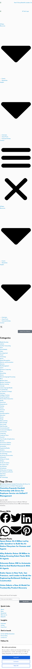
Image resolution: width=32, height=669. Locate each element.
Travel (1, 355)
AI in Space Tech (4, 464)
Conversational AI (4, 428)
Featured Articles (6, 138)
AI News (2, 24)
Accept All (16, 657)
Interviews (4, 135)
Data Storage (3, 422)
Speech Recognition (5, 360)
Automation (3, 446)
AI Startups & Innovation (6, 455)
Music (1, 378)
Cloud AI (2, 437)
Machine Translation (5, 382)
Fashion (2, 411)
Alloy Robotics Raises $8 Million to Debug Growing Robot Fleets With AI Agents (15, 556)
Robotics (2, 364)
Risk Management (4, 366)
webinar (2, 344)
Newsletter (4, 80)
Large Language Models (6, 387)
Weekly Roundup (4, 342)
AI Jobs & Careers (4, 462)
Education (2, 415)
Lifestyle (2, 386)
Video (1, 351)
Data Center (3, 424)
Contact (2, 140)
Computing (3, 433)
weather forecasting (5, 345)
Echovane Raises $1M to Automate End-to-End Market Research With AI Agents (15, 565)
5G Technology (4, 477)
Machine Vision (4, 380)
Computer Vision (4, 435)
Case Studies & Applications (7, 439)
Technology (3, 356)
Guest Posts (5, 136)
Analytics (2, 450)
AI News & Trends (4, 459)
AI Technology (3, 453)
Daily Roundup (3, 426)
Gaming (2, 406)
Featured (2, 409)
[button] (16, 173)
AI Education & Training (6, 470)
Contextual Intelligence (6, 430)
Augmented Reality (5, 448)
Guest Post (3, 402)
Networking (3, 373)
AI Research (3, 457)
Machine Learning (4, 384)
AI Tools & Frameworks (6, 451)
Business (2, 440)
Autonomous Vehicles (5, 442)
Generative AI (3, 404)
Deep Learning (3, 420)
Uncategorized (4, 353)
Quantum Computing (5, 369)
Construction (3, 431)
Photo (1, 371)
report (1, 367)
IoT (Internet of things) (6, 391)
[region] (16, 657)
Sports (1, 358)
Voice (1, 347)
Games (2, 408)
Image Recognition (4, 397)
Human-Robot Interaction (6, 398)
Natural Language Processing (7, 377)
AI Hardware (3, 468)
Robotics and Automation (6, 362)
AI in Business (3, 466)
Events (3, 78)
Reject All (16, 665)
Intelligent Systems (5, 395)
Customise (16, 661)
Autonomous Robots (5, 444)
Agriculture (3, 473)
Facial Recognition (4, 413)
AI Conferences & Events (6, 472)
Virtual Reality (3, 349)
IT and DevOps (4, 389)
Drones (2, 417)
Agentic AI (2, 475)
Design (1, 419)
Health (1, 400)
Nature (2, 375)
